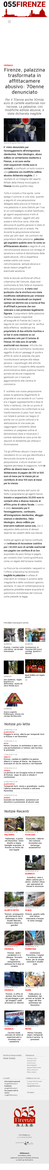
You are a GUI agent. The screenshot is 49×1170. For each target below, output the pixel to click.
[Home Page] (24, 8)
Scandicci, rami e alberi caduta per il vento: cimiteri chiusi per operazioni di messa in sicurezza (35, 881)
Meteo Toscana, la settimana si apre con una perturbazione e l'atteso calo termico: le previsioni (23, 747)
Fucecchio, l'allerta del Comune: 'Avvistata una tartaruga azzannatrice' (35, 842)
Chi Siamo (30, 1092)
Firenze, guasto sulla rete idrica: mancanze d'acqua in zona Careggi (34, 917)
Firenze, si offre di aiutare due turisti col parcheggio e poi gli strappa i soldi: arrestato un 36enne (14, 998)
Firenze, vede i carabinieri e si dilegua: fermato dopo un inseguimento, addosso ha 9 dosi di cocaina (14, 959)
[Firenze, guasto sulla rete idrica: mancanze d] (35, 899)
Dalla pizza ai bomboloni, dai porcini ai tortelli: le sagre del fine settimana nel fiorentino (35, 999)
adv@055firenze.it (10, 1088)
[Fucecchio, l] (35, 823)
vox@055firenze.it (10, 1095)
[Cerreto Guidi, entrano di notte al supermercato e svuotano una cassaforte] (14, 1018)
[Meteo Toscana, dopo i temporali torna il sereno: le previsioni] (35, 1018)
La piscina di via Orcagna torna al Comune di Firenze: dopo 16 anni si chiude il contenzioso (23, 774)
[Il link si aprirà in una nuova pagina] (28, 1142)
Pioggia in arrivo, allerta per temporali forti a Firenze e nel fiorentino (24, 735)
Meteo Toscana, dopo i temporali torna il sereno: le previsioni (35, 1035)
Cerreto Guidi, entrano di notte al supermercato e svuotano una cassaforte (14, 1037)
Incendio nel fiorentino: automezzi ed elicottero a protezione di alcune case (21, 801)
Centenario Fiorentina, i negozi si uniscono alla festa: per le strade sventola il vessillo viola (35, 958)
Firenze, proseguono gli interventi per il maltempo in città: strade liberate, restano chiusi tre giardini (14, 919)
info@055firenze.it (10, 1084)
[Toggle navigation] (9, 21)
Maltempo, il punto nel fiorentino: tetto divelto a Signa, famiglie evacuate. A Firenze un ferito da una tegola (14, 844)
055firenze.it (24, 1153)
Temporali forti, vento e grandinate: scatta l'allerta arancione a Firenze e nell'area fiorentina (24, 788)
